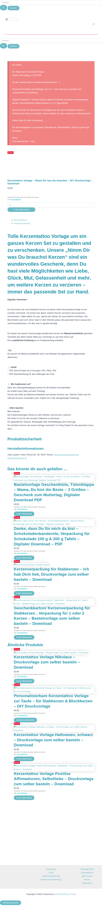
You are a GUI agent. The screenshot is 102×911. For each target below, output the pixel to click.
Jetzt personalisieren (25, 720)
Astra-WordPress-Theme (65, 894)
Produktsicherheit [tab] (22, 223)
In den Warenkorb (21, 210)
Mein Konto (87, 876)
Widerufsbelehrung (51, 876)
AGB (51, 872)
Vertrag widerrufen (10, 903)
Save (11, 152)
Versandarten (87, 872)
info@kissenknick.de (17, 458)
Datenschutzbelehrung (51, 879)
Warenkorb (87, 883)
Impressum (51, 869)
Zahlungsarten (87, 869)
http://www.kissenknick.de (66, 455)
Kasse (87, 879)
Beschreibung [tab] (20, 220)
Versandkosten (16, 199)
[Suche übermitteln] (3, 7)
